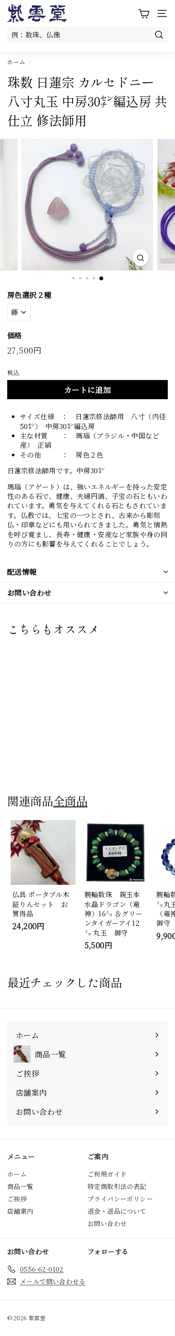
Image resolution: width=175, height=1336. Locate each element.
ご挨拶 (17, 1198)
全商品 (70, 800)
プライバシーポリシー (120, 1198)
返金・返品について (117, 1210)
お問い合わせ (29, 592)
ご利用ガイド (107, 1173)
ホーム (16, 62)
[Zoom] (140, 257)
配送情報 (22, 571)
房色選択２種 (29, 295)
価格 (14, 335)
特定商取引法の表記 (117, 1186)
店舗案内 (20, 1210)
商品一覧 (20, 1186)
